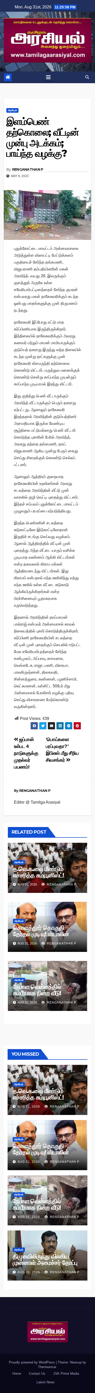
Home (16, 1373)
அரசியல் (12, 110)
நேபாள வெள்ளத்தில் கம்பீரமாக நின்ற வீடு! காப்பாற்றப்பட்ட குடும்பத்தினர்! (47, 993)
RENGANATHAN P (27, 169)
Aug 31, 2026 (28, 1106)
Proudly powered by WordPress (32, 1362)
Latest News (45, 1382)
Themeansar (47, 1367)
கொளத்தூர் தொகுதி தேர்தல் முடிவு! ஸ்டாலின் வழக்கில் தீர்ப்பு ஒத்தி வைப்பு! (46, 934)
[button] (87, 77)
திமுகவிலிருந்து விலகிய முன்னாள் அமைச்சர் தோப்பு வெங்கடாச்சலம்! (45, 1263)
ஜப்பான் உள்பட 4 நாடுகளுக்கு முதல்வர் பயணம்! (26, 753)
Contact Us (37, 1373)
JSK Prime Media (66, 1373)
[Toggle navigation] (48, 77)
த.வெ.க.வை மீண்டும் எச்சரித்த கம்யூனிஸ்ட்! (38, 872)
